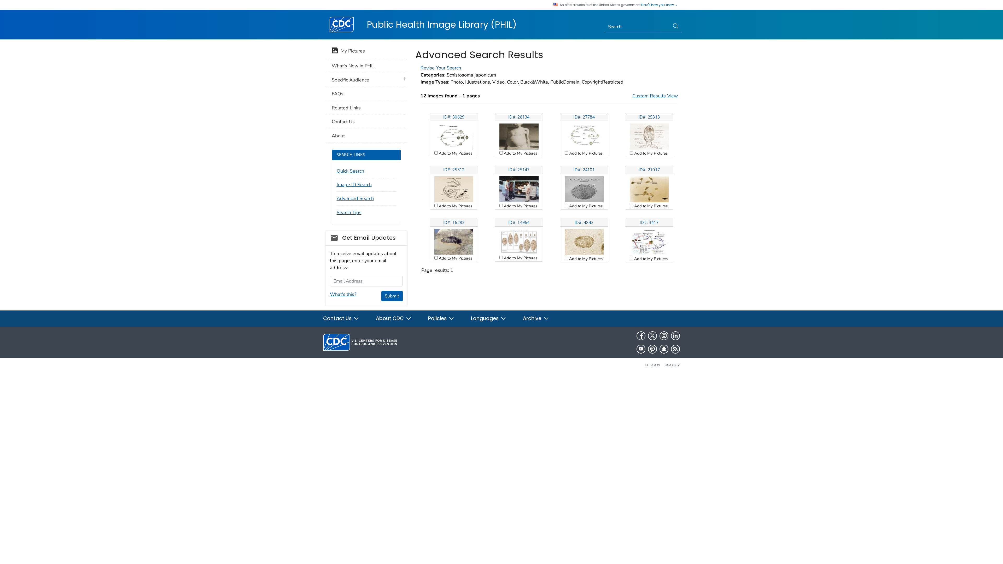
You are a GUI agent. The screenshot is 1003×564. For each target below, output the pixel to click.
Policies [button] (438, 318)
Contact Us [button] (338, 318)
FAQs (337, 94)
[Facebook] (641, 335)
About (338, 136)
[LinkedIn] (675, 335)
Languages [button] (485, 318)
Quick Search (350, 171)
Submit (392, 296)
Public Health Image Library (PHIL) (442, 24)
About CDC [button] (390, 318)
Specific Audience (350, 80)
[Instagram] (664, 335)
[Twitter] (652, 335)
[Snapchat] (664, 349)
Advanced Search (355, 198)
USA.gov (672, 364)
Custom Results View (655, 96)
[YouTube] (641, 349)
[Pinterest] (652, 349)
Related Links (346, 108)
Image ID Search (354, 184)
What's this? (343, 294)
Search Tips (349, 212)
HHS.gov (652, 364)
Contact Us (343, 122)
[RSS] (675, 349)
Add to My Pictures (455, 153)
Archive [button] (533, 318)
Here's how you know (658, 5)
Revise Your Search (441, 68)
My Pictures (351, 51)
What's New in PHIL (353, 66)
